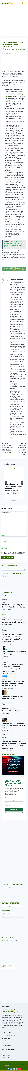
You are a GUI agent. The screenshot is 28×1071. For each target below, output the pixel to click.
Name (4, 535)
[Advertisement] (14, 21)
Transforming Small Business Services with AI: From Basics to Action (14, 725)
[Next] (22, 483)
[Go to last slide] (6, 483)
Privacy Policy (6, 1055)
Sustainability (6, 273)
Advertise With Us (7, 1038)
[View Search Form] (22, 3)
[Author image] (3, 49)
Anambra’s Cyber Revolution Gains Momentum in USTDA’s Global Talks (21, 449)
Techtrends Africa (7, 1015)
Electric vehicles (9, 174)
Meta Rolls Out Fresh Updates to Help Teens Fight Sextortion (7, 447)
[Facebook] (8, 1069)
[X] (11, 1069)
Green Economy (7, 51)
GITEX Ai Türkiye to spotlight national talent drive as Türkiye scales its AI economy (14, 622)
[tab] (12, 500)
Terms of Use (6, 1053)
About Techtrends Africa (9, 1036)
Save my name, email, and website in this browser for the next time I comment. (14, 553)
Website (4, 548)
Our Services (5, 1043)
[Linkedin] (17, 1069)
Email (4, 542)
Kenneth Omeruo (10, 49)
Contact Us (5, 1040)
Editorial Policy (6, 1058)
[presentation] (14, 474)
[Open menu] (26, 3)
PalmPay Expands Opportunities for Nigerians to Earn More (13, 711)
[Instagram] (14, 1069)
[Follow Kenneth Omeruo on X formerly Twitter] (11, 438)
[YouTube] (19, 1069)
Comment (4, 514)
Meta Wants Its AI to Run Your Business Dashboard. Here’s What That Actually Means (13, 683)
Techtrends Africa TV (8, 1045)
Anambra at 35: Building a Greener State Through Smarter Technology (14, 607)
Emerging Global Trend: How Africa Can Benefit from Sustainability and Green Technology (13, 488)
